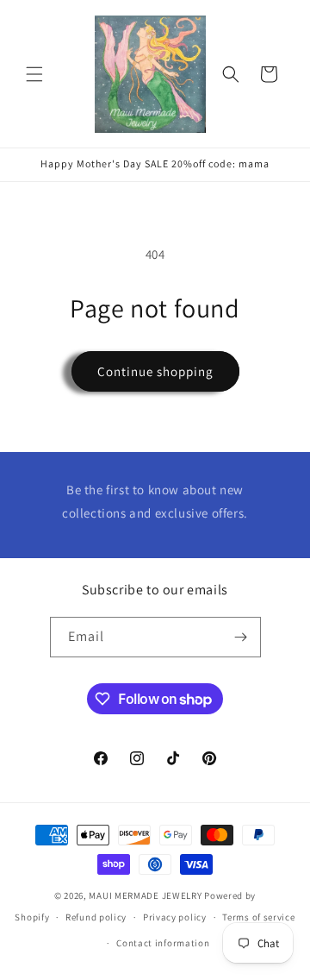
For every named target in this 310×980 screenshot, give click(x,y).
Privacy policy (175, 917)
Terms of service (258, 917)
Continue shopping (155, 371)
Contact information (162, 943)
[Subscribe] (241, 637)
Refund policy (96, 917)
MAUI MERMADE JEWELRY (145, 895)
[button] (34, 74)
